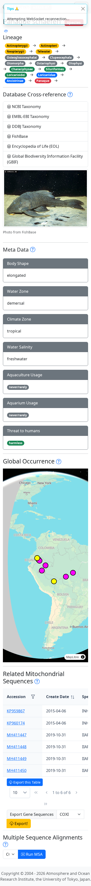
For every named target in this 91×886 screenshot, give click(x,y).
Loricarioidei (16, 75)
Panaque (42, 81)
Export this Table (26, 782)
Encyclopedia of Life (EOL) (35, 146)
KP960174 (16, 723)
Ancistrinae (15, 81)
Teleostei (43, 51)
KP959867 (16, 711)
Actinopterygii (17, 46)
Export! (21, 823)
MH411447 (16, 735)
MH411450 (16, 770)
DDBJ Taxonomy (26, 126)
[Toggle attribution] (83, 657)
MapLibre (72, 657)
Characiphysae (22, 69)
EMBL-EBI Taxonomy (30, 116)
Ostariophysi (46, 63)
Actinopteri (49, 46)
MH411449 (16, 758)
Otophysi (75, 63)
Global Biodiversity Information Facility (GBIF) (45, 159)
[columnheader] (60, 696)
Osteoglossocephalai (22, 57)
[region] (45, 565)
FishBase (19, 136)
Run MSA (33, 854)
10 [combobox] (15, 792)
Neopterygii (15, 51)
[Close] (82, 8)
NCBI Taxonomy (26, 106)
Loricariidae (46, 75)
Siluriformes (55, 69)
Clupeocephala (61, 57)
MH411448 (16, 746)
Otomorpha (15, 63)
